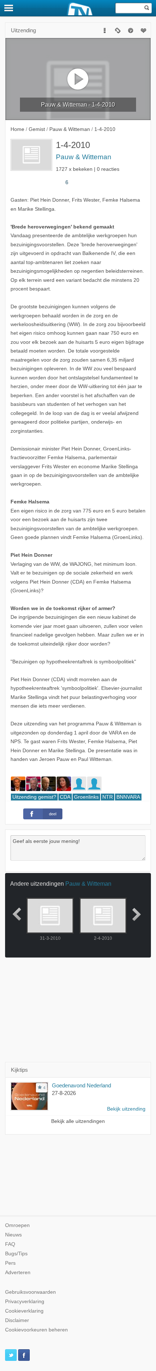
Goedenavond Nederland (81, 1085)
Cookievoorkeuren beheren (36, 1330)
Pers (10, 1263)
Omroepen (17, 1225)
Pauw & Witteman (83, 157)
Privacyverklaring (24, 1301)
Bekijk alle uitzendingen (78, 1121)
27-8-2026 (64, 1093)
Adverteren (17, 1272)
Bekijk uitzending (126, 1109)
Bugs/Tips (16, 1253)
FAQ (10, 1244)
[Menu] (9, 8)
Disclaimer (17, 1320)
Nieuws (13, 1235)
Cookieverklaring (24, 1311)
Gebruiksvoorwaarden (30, 1292)
